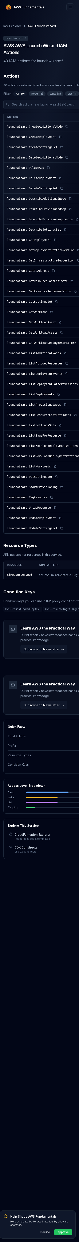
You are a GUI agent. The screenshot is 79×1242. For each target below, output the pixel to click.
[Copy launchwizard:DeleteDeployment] (60, 178)
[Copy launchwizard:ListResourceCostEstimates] (75, 414)
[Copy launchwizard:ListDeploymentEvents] (66, 373)
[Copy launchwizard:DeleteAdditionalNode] (66, 157)
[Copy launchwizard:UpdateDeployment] (60, 517)
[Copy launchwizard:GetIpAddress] (53, 270)
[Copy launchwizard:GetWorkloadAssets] (61, 332)
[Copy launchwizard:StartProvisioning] (61, 487)
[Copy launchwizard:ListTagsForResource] (65, 435)
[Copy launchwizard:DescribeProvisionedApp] (70, 208)
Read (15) (37, 93)
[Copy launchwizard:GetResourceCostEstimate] (71, 281)
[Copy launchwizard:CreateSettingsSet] (61, 147)
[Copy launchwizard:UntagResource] (55, 507)
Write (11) (55, 93)
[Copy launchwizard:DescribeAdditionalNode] (70, 198)
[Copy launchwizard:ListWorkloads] (55, 466)
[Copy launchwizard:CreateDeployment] (60, 136)
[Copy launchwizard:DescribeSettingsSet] (65, 229)
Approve (63, 1232)
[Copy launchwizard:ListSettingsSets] (60, 425)
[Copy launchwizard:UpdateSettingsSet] (61, 528)
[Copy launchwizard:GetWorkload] (51, 311)
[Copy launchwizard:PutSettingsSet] (56, 476)
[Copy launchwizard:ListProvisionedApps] (65, 404)
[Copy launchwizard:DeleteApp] (48, 167)
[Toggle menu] (70, 7)
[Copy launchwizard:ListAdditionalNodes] (65, 353)
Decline (45, 1232)
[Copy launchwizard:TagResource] (51, 497)
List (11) (72, 93)
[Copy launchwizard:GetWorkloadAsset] (60, 322)
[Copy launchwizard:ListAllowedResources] (66, 363)
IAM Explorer (12, 26)
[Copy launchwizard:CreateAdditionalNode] (66, 126)
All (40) (20, 93)
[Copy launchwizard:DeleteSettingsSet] (61, 188)
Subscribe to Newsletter (41, 649)
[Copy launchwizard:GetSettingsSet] (56, 301)
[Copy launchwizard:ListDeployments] (58, 394)
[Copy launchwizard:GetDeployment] (55, 239)
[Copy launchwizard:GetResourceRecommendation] (75, 291)
